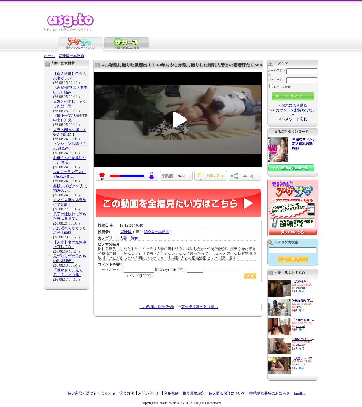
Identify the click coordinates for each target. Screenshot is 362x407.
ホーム (49, 56)
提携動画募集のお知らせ (269, 393)
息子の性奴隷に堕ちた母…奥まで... (69, 216)
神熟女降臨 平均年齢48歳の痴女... (303, 300)
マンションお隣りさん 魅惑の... (69, 146)
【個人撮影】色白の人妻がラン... (69, 75)
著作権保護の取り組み (199, 307)
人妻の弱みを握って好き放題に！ (69, 132)
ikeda (298, 306)
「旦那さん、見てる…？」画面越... (68, 272)
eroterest (300, 287)
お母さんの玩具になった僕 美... (69, 160)
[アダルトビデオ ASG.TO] (71, 27)
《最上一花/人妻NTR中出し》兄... (70, 118)
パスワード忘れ (294, 119)
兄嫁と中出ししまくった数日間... (69, 103)
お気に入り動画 (294, 105)
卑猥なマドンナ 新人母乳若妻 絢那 (304, 144)
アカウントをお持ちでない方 (294, 112)
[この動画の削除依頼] (156, 307)
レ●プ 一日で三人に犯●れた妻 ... (69, 174)
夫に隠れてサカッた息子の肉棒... (69, 230)
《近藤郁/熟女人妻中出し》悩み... (70, 89)
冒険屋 (126, 232)
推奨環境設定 (194, 393)
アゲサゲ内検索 (286, 242)
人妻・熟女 (129, 238)
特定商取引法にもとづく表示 (91, 393)
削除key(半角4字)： (171, 269)
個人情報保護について (227, 393)
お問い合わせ (149, 393)
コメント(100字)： (140, 275)
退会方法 (126, 393)
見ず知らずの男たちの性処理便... (69, 258)
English (300, 393)
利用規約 (171, 393)
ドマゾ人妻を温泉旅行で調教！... (69, 202)
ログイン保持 (282, 86)
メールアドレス (276, 73)
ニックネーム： (111, 269)
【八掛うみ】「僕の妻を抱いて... (303, 281)
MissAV (300, 345)
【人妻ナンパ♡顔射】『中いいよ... (303, 358)
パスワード (275, 79)
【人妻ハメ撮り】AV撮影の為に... (303, 319)
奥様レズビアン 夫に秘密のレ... (70, 188)
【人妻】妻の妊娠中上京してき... (69, 244)
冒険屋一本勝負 (71, 56)
